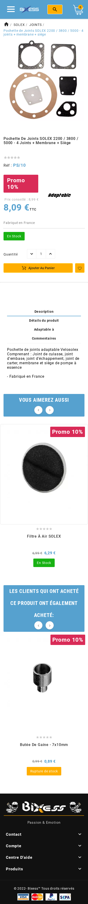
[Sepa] (65, 897)
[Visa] (23, 897)
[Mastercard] (37, 897)
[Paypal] (51, 897)
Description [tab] (44, 311)
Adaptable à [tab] (44, 329)
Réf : (8, 165)
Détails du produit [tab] (44, 320)
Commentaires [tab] (44, 338)
